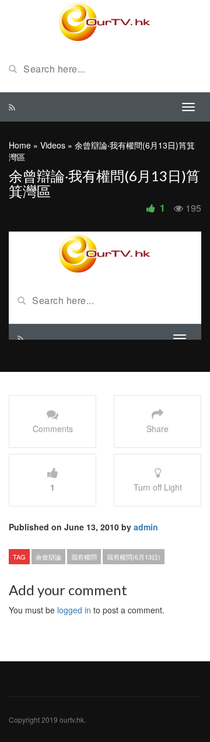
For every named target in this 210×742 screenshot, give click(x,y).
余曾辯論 (48, 556)
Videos (52, 145)
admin (146, 527)
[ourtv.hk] (105, 22)
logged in (74, 610)
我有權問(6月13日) (133, 556)
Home (20, 145)
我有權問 (84, 556)
